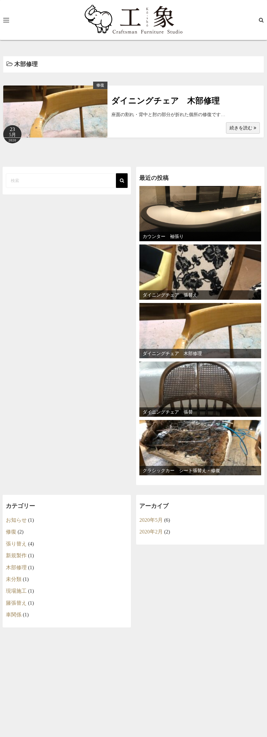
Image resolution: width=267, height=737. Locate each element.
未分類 (13, 579)
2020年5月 (151, 520)
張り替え (16, 543)
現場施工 (16, 591)
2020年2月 (151, 531)
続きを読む (242, 127)
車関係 (13, 614)
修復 (100, 85)
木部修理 (16, 567)
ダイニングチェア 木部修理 (165, 100)
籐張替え (16, 603)
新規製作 (16, 555)
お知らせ (16, 520)
